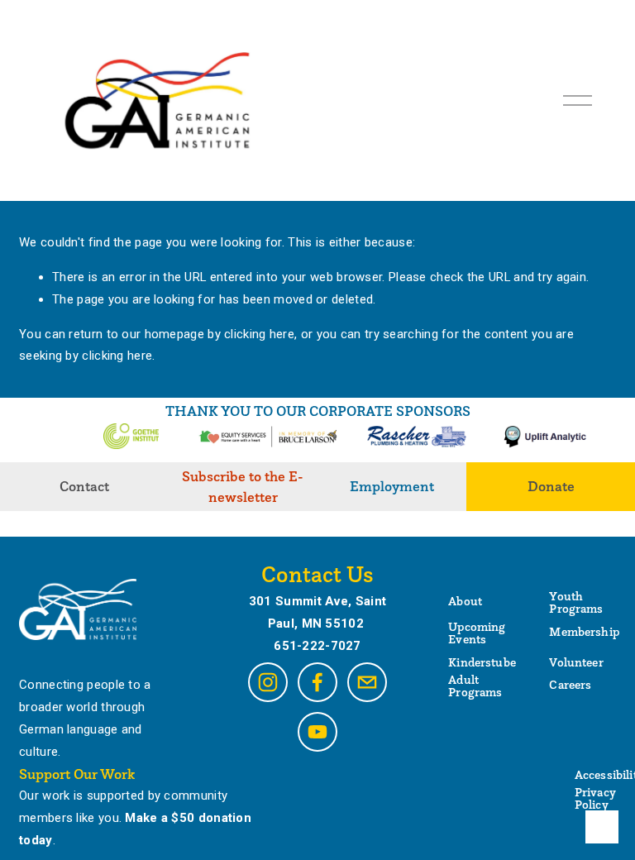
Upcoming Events (476, 633)
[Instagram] (268, 682)
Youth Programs (576, 602)
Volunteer (576, 663)
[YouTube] (317, 732)
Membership (584, 632)
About (465, 601)
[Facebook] (317, 682)
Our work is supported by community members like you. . (135, 818)
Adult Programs (475, 686)
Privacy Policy (595, 798)
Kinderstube (482, 663)
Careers (570, 685)
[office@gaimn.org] (367, 682)
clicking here (259, 334)
